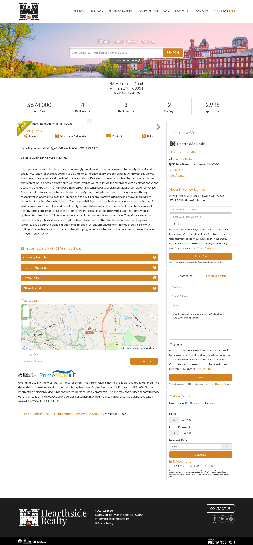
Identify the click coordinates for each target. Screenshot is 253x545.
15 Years (209, 403)
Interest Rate (178, 440)
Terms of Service (221, 384)
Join (232, 11)
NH (48, 413)
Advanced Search (124, 60)
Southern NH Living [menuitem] (153, 11)
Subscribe (200, 256)
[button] (173, 52)
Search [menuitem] (79, 11)
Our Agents (177, 175)
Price (172, 413)
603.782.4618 (104, 510)
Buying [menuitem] (96, 11)
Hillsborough (62, 413)
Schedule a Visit (216, 275)
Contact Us (177, 169)
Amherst (79, 413)
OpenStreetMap (137, 348)
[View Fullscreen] (26, 323)
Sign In (219, 11)
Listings (37, 413)
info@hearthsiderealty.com (112, 518)
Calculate (201, 454)
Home (25, 413)
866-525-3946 (182, 159)
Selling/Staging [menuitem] (120, 11)
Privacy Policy (204, 248)
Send (200, 377)
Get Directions (144, 361)
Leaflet (122, 348)
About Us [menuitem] (181, 11)
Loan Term (176, 403)
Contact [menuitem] (202, 11)
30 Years (193, 403)
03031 (93, 413)
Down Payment (179, 427)
